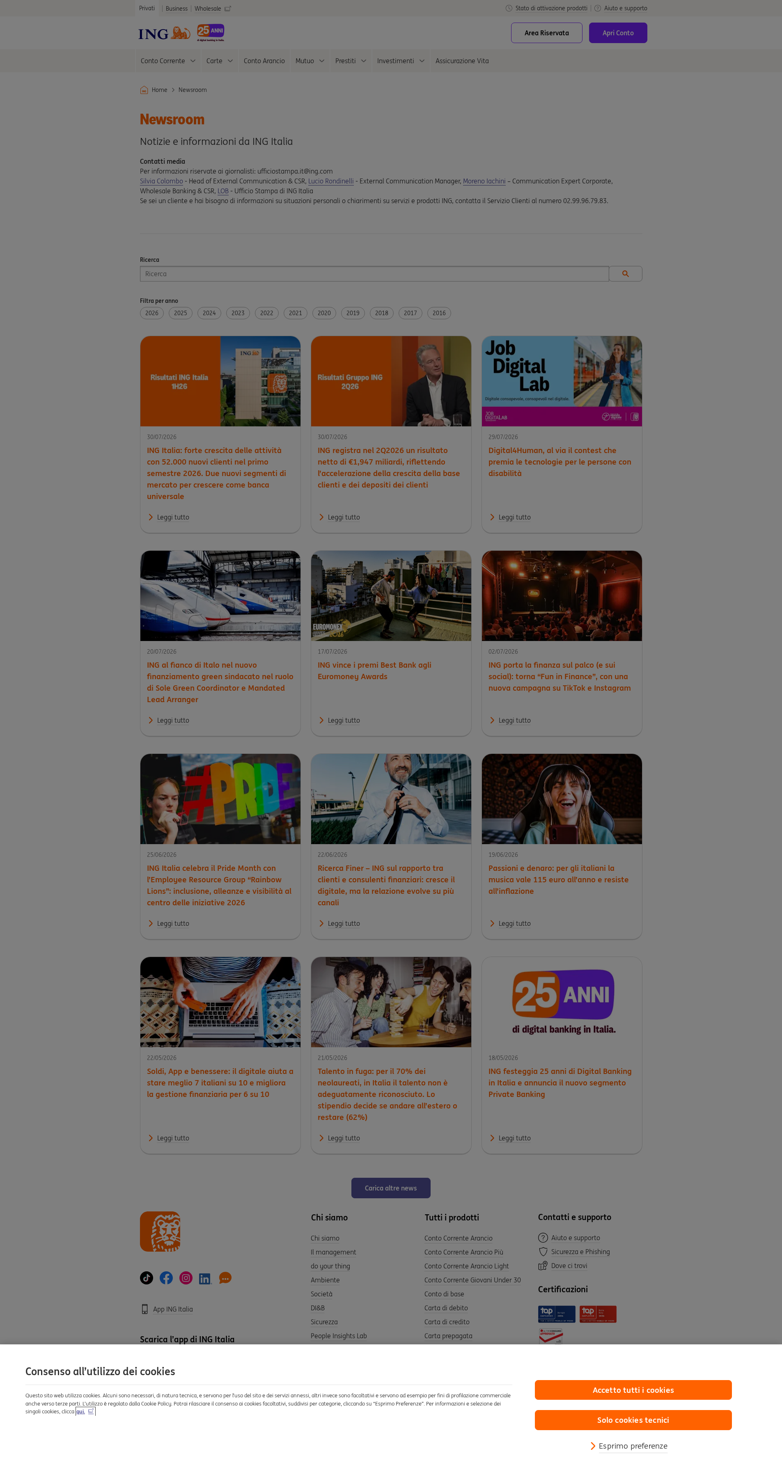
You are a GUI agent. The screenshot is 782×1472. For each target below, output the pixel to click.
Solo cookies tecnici (633, 1420)
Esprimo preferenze (633, 1446)
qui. (80, 1411)
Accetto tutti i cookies (633, 1390)
